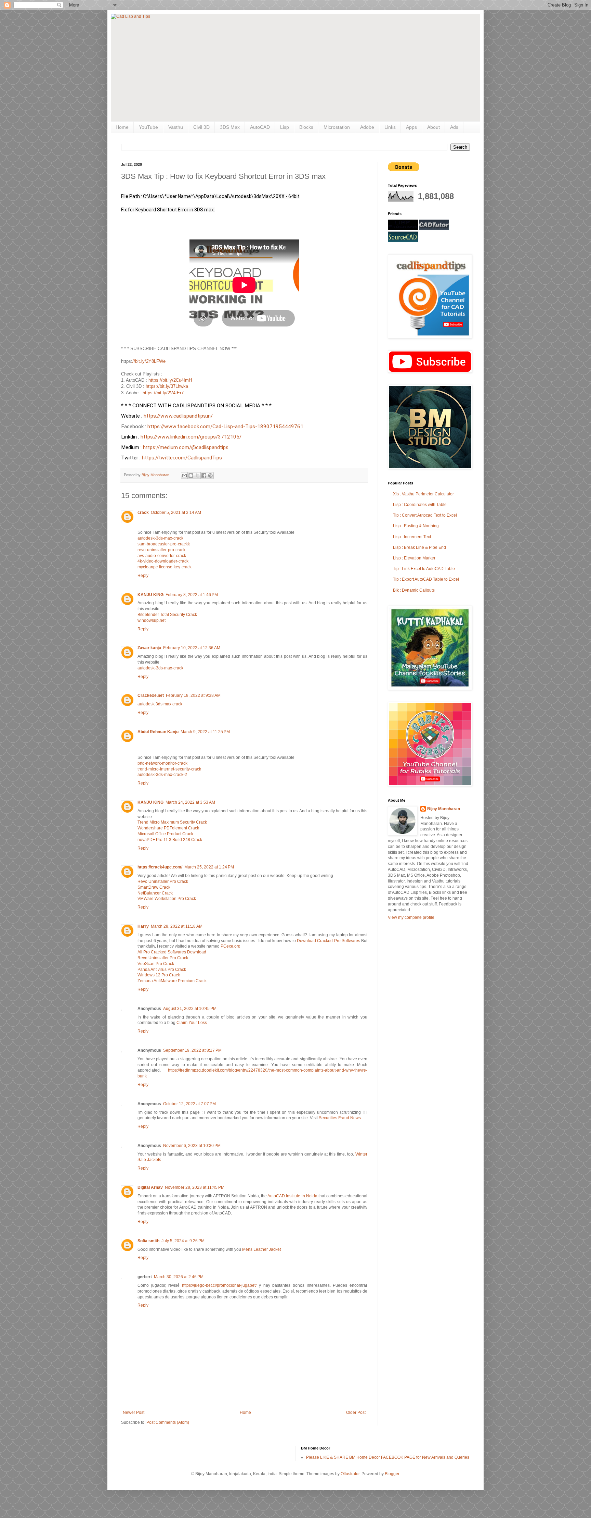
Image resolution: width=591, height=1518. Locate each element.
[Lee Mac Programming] (403, 228)
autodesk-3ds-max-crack (160, 538)
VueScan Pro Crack (155, 963)
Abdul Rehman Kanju (158, 731)
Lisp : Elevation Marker (414, 558)
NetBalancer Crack (155, 893)
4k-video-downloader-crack (162, 561)
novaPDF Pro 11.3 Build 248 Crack (169, 839)
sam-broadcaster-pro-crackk (163, 544)
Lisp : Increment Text (412, 536)
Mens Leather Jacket (261, 1249)
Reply (142, 575)
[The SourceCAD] (403, 240)
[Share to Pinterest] (210, 475)
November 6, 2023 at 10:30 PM (192, 1145)
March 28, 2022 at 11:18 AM (176, 926)
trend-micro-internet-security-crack (169, 769)
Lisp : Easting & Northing (416, 525)
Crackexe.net (150, 695)
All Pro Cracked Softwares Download (171, 952)
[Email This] (184, 475)
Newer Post (133, 1412)
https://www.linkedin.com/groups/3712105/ (192, 437)
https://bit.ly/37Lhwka (167, 386)
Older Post (356, 1412)
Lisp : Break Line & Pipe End (419, 547)
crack (143, 512)
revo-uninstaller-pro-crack (161, 549)
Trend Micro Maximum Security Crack (172, 822)
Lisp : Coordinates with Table (420, 504)
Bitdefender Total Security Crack (167, 614)
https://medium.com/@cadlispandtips (186, 447)
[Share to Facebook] (203, 475)
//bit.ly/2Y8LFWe (149, 361)
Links (390, 127)
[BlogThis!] (190, 475)
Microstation (337, 127)
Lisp (284, 127)
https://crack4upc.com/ (159, 867)
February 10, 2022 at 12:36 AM (191, 647)
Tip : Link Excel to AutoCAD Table (424, 568)
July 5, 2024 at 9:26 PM (183, 1240)
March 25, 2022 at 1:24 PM (209, 867)
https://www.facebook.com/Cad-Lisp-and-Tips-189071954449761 (226, 426)
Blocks (306, 127)
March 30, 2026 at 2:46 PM (178, 1276)
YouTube (148, 127)
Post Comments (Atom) (167, 1422)
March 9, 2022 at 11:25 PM (205, 731)
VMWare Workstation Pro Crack (166, 898)
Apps (411, 127)
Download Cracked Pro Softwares (329, 940)
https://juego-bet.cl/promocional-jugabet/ (219, 1285)
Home (122, 127)
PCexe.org (230, 946)
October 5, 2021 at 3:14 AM (176, 512)
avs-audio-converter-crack (161, 555)
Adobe (367, 127)
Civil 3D (201, 127)
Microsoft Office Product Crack (165, 833)
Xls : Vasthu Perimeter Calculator (423, 494)
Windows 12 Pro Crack (158, 975)
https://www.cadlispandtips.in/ (179, 416)
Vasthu (175, 127)
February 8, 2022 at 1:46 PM (192, 594)
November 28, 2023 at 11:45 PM (194, 1187)
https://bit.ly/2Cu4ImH (170, 380)
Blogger (392, 1473)
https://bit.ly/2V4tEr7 (163, 392)
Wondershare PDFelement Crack (168, 828)
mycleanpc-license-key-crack (164, 567)
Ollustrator (350, 1473)
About (433, 127)
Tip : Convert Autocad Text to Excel (425, 515)
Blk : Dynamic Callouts (414, 590)
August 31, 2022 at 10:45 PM (189, 1008)
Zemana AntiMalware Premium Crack (172, 980)
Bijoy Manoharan (443, 808)
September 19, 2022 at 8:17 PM (192, 1050)
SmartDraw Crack (153, 887)
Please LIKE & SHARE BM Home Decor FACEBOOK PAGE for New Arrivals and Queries (387, 1457)
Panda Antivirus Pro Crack (161, 969)
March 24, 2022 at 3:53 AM (190, 802)
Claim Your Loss (191, 1022)
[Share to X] (197, 475)
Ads (454, 127)
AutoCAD (260, 127)
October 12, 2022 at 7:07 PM (189, 1103)
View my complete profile (411, 917)
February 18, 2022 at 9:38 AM (193, 695)
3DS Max (230, 127)
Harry (143, 926)
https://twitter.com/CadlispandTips (182, 458)
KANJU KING (150, 594)
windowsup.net (151, 620)
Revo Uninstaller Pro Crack (162, 881)
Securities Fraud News (340, 1117)
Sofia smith (148, 1240)
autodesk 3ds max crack (159, 704)
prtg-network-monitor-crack (162, 763)
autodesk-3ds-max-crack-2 (162, 774)
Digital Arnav (150, 1187)
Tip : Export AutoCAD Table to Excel (426, 579)
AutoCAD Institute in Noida (292, 1196)
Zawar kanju (149, 647)
